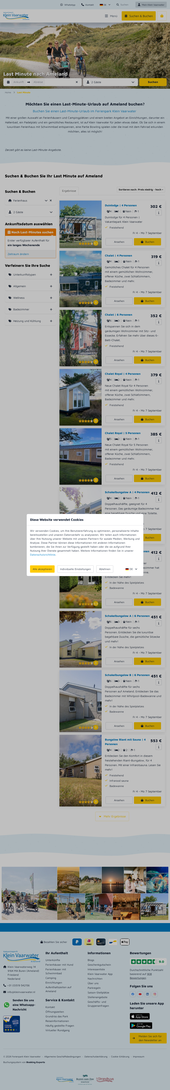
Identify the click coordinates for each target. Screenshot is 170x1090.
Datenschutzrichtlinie (42, 554)
